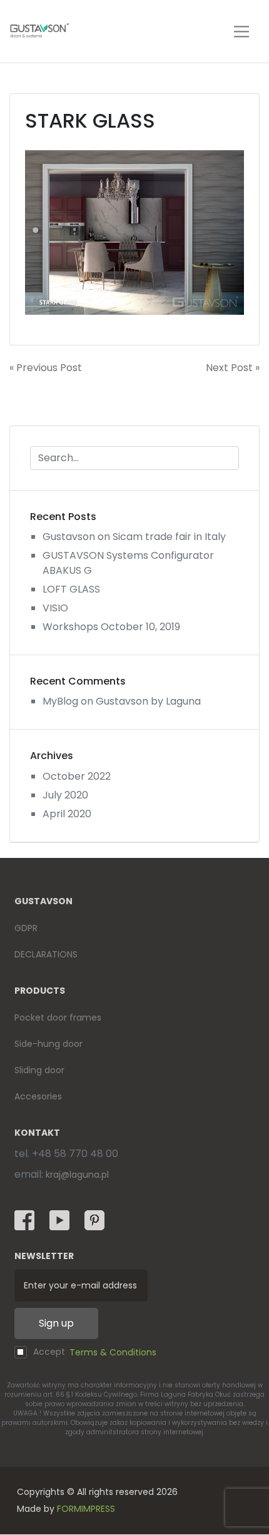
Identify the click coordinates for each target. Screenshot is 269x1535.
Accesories (38, 1096)
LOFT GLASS (71, 589)
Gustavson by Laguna (148, 701)
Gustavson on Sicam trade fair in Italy (134, 536)
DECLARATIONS (46, 954)
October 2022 (77, 776)
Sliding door (39, 1070)
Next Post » (233, 367)
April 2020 (67, 814)
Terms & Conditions (112, 1352)
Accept (94, 1352)
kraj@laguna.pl (77, 1174)
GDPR (26, 928)
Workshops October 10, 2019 (111, 627)
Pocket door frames (57, 1017)
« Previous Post (45, 367)
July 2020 (65, 795)
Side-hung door (48, 1044)
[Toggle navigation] (241, 31)
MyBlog (60, 701)
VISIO (55, 608)
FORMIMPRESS (86, 1508)
